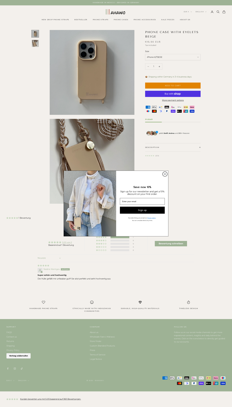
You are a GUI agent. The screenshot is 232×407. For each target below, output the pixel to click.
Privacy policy (151, 218)
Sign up (142, 210)
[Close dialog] (165, 174)
